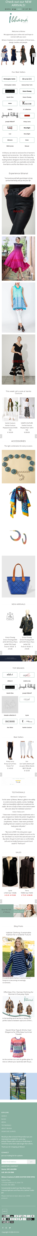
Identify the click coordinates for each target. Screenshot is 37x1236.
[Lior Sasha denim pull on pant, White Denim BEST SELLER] (27, 750)
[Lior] (10, 128)
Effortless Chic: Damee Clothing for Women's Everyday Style (18, 993)
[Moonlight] (27, 128)
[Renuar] (27, 140)
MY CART (27, 9)
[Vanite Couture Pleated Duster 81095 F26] (10, 409)
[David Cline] (10, 91)
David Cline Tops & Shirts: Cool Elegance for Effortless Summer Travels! (18, 1032)
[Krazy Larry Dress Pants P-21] (10, 750)
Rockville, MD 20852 (8, 1185)
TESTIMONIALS (6, 1125)
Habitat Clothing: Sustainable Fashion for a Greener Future (18, 934)
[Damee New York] (27, 79)
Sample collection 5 (10, 715)
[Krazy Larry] (27, 115)
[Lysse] (27, 699)
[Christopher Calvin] (10, 79)
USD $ (19, 9)
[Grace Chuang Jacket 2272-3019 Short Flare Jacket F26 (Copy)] (10, 616)
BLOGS (3, 1119)
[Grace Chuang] (27, 91)
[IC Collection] (27, 103)
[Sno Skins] (10, 721)
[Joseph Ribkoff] (10, 115)
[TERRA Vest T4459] (27, 872)
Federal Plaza (5, 1180)
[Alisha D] (10, 675)
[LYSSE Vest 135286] (10, 871)
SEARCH (4, 1116)
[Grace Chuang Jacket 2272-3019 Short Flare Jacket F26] (27, 622)
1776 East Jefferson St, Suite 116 (12, 1183)
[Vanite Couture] (27, 721)
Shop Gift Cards (18, 911)
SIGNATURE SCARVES (8, 1131)
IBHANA (16, 1232)
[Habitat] (10, 103)
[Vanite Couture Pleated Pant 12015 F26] (27, 408)
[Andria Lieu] (27, 675)
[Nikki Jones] (10, 140)
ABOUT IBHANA (6, 1128)
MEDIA (3, 1122)
